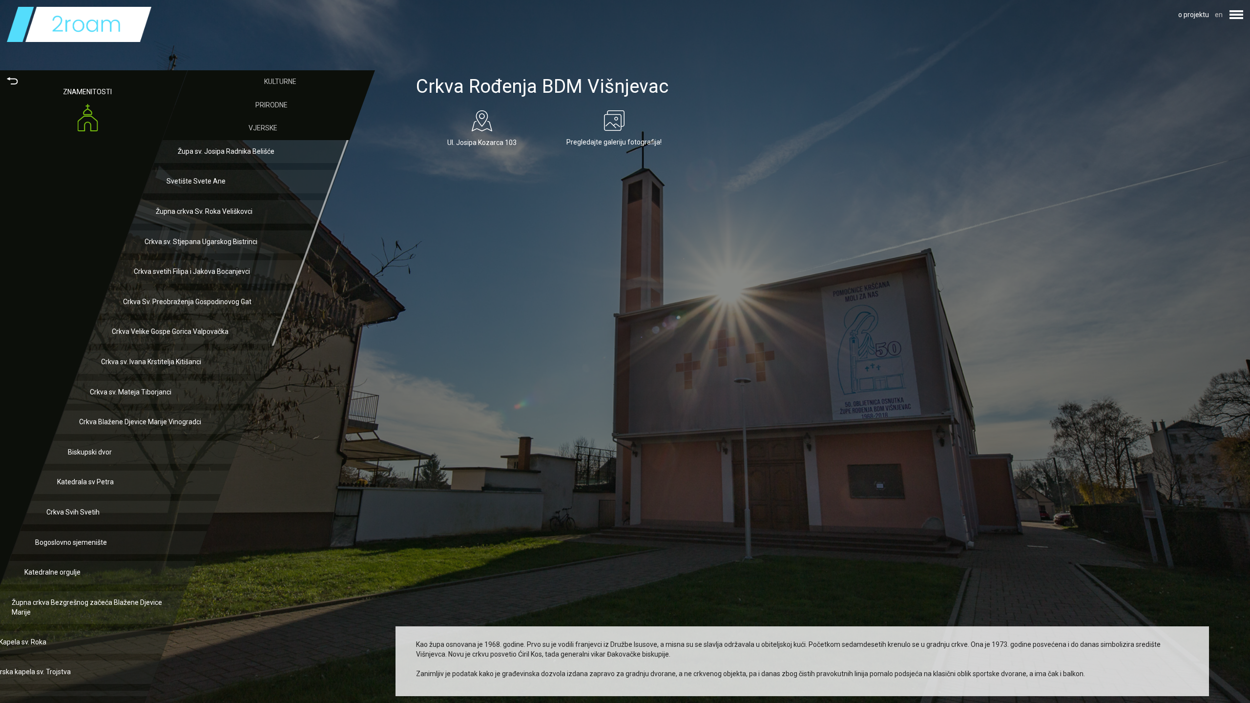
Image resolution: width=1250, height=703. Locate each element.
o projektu (1193, 15)
